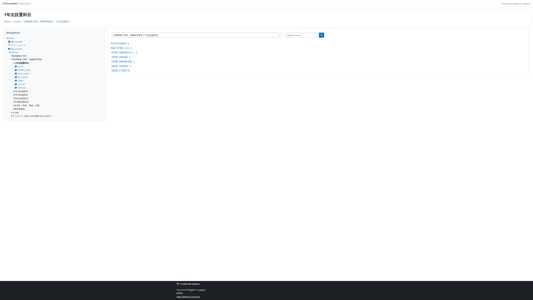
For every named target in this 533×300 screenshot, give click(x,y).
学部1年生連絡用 (118, 43)
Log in (527, 3)
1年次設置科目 (63, 21)
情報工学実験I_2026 (120, 48)
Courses (17, 21)
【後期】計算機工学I (120, 70)
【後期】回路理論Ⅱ (119, 66)
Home (7, 21)
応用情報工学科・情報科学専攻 (38, 21)
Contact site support (189, 283)
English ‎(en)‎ (24, 3)
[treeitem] (54, 77)
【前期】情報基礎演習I (121, 61)
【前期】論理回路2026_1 (122, 52)
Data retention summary (188, 296)
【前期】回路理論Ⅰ (119, 57)
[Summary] (129, 43)
